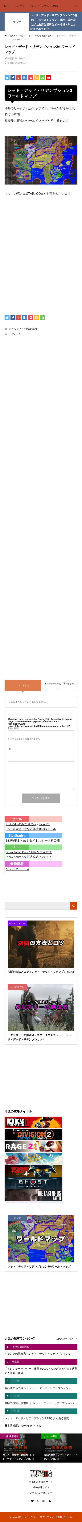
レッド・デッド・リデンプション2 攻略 (31, 6)
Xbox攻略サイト (41, 1487)
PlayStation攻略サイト (41, 1481)
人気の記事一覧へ (65, 1338)
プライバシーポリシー (41, 1492)
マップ (17, 22)
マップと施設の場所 (26, 328)
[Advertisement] (41, 230)
